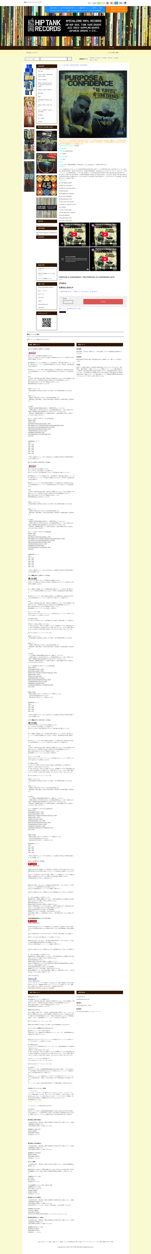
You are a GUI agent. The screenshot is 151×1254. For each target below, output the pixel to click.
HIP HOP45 (41, 307)
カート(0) (111, 47)
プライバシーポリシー (88, 1241)
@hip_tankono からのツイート (44, 225)
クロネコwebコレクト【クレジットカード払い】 (40, 1060)
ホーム (60, 65)
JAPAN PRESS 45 (43, 304)
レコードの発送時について (45, 278)
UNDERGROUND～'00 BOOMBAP (78, 65)
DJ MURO (104, 58)
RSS (108, 1241)
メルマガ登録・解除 (112, 52)
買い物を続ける (94, 291)
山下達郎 (116, 58)
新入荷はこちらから (31, 52)
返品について (62, 308)
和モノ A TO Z (93, 60)
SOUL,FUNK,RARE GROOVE (45, 287)
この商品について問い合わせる (81, 291)
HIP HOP (66, 65)
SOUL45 (110, 58)
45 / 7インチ (41, 294)
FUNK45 (92, 58)
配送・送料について (54, 1241)
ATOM (111, 1241)
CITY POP (41, 297)
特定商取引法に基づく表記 (74, 308)
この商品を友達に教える (65, 291)
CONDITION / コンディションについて (46, 269)
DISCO (40, 301)
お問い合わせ (77, 47)
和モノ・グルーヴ (42, 290)
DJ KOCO (97, 58)
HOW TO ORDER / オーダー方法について (46, 274)
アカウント (43, 47)
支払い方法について (43, 1241)
